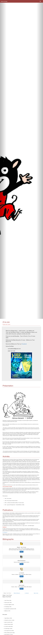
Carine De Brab (4, 1)
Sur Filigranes (5, 532)
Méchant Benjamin (17, 593)
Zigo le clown (36, 593)
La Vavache (27, 593)
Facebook (24, 344)
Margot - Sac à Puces (7, 593)
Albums (21, 551)
